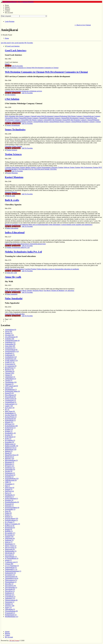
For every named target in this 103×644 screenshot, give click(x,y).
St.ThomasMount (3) (11, 558)
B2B (6, 116)
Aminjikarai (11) (10, 342)
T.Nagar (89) (9, 564)
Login (7, 21)
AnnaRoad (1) (9, 353)
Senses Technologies (15, 129)
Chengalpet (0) (9, 371)
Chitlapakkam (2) (10, 378)
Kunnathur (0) (9, 442)
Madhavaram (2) (10, 444)
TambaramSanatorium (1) (13, 571)
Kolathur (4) (9, 429)
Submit (7, 7)
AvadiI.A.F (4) (9, 362)
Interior (7, 64)
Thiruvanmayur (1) (11, 580)
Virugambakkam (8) (11, 611)
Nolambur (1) (9, 477)
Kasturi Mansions (14, 177)
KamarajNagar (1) (10, 417)
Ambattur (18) (9, 339)
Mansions (8, 192)
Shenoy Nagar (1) (10, 546)
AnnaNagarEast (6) (11, 349)
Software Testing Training (72, 167)
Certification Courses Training (14, 269)
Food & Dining (10, 314)
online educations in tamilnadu (69, 269)
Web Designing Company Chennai (55, 118)
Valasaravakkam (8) (11, 600)
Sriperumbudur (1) (11, 556)
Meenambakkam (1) (11, 460)
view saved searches (17, 43)
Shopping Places (38, 290)
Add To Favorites (17, 66)
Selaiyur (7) (8, 542)
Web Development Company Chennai (78, 118)
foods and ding (20, 314)
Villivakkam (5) (10, 609)
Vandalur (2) (9, 604)
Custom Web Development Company (48, 116)
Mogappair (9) (9, 462)
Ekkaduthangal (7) (11, 389)
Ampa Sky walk (13, 277)
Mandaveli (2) (9, 457)
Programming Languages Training (52, 167)
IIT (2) (7, 409)
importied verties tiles (49, 224)
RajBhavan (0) (9, 526)
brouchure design (20, 91)
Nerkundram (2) (10, 475)
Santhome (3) (9, 540)
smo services (38, 91)
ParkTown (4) (9, 491)
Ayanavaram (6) (10, 364)
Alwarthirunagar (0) (11, 337)
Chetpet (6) (8, 375)
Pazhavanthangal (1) (11, 498)
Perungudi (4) (9, 504)
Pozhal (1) (8, 515)
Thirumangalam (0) (11, 576)
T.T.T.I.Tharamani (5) (12, 566)
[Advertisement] (37, 25)
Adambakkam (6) (10, 329)
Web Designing (10, 91)
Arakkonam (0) (10, 355)
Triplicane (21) (9, 595)
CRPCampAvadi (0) (11, 386)
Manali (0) (8, 453)
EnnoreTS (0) (9, 393)
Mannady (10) (9, 458)
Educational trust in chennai (26, 244)
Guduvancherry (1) (11, 404)
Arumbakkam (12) (11, 357)
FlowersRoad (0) (10, 397)
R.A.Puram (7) (9, 522)
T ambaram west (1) (11, 562)
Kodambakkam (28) (11, 426)
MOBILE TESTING (18, 169)
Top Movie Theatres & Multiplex (54, 290)
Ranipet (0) (8, 529)
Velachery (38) (9, 605)
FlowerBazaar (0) (10, 395)
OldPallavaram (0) (11, 480)
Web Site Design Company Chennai (37, 120)
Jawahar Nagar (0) (11, 415)
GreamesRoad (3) (10, 402)
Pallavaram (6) (9, 487)
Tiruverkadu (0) (10, 589)
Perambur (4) (9, 500)
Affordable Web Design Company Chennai (22, 116)
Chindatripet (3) (10, 377)
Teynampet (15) (10, 575)
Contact (7, 11)
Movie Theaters (27, 290)
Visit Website (16, 93)
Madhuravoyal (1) (10, 447)
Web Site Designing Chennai (58, 120)
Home (7, 5)
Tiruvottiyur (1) (10, 591)
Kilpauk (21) (9, 422)
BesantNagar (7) (10, 368)
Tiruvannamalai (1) (11, 587)
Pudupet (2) (8, 516)
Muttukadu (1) (9, 464)
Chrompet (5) (9, 384)
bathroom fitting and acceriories (32, 224)
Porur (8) (8, 511)
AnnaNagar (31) (10, 348)
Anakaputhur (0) (10, 344)
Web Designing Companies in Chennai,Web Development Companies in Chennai (46, 72)
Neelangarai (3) (10, 473)
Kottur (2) (8, 438)
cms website (30, 91)
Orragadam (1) (9, 484)
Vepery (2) (8, 607)
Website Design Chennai (46, 121)
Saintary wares (60, 224)
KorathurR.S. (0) (10, 433)
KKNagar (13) (9, 424)
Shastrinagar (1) (10, 544)
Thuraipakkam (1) (10, 582)
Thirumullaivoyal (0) (11, 578)
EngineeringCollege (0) (12, 391)
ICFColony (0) (9, 408)
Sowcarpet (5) (9, 555)
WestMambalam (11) (11, 616)
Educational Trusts (11, 244)
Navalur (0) (8, 471)
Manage (7, 9)
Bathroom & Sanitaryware (13, 224)
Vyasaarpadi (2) (10, 613)
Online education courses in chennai (48, 269)
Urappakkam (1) (10, 596)
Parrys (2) (8, 493)
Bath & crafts (12, 200)
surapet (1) (8, 560)
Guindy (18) (9, 406)
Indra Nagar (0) (10, 411)
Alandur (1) (8, 333)
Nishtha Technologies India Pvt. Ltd (23, 251)
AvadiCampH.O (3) (11, 360)
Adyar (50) (8, 331)
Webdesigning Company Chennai (27, 121)
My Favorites (28, 43)
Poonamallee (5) (10, 509)
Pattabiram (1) (9, 497)
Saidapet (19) (9, 536)
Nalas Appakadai (13, 298)
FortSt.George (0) (10, 398)
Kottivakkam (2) (10, 437)
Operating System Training (13, 146)
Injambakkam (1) (10, 413)
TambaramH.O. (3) (11, 569)
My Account (9, 12)
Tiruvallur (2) (9, 584)
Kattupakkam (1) (10, 420)
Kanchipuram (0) (10, 418)
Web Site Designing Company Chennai (79, 120)
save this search (6, 43)
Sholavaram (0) (10, 549)
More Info (8, 66)
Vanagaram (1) (9, 602)
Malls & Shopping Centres (13, 290)
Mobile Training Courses (33, 167)
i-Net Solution (12, 99)
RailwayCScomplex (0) (12, 524)
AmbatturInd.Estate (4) (12, 340)
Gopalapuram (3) (10, 400)
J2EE (10, 169)
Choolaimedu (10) (10, 382)
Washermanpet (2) (10, 615)
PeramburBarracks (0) (12, 502)
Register (11, 21)
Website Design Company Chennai (65, 121)
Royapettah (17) (10, 533)
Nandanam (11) (10, 467)
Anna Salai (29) (10, 346)
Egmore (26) (9, 388)
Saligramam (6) (10, 538)
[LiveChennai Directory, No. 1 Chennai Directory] (17, 2)
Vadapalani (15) (10, 598)
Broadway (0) (9, 369)
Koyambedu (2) (10, 440)
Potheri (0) (8, 513)
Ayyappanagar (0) (10, 366)
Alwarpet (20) (9, 335)
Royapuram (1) (10, 535)
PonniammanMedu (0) (12, 507)
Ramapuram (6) (10, 527)
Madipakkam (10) (10, 449)
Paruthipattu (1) (10, 495)
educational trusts (40, 244)
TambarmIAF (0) (10, 573)
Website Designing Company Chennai (88, 121)
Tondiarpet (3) (9, 593)
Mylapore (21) (9, 466)
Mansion (14, 192)
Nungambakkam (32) (12, 478)
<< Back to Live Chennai (83, 25)
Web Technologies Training (89, 167)
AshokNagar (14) (10, 358)
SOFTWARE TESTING (49, 169)
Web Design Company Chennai (34, 118)
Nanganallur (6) (10, 469)
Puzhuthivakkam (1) (11, 520)
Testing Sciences (13, 154)
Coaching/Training (30, 269)
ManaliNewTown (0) (11, 455)
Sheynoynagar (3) (10, 547)
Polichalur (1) (9, 506)
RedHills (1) (9, 531)
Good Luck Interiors (15, 50)
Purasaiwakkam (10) (11, 518)
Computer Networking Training (15, 167)
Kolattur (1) (8, 431)
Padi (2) (7, 486)
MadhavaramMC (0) (11, 446)
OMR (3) (8, 482)
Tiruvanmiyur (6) (10, 585)
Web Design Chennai (17, 118)
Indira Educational (15, 232)
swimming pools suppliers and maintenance (78, 224)
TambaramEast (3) (11, 567)
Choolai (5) (8, 380)
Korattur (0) (8, 435)
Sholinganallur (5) (10, 551)
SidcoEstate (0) (10, 553)
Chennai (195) (9, 373)
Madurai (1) (8, 451)
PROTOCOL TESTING (33, 169)
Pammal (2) (8, 489)
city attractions (69, 290)
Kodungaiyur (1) (10, 427)
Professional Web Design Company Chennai (74, 116)
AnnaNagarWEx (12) (12, 351)
